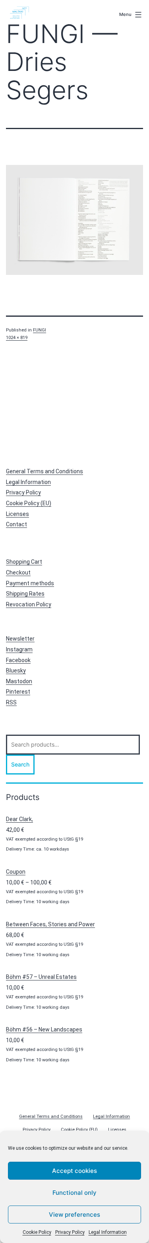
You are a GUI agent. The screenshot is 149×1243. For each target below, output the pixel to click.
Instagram (19, 649)
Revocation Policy (28, 604)
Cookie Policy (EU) (28, 503)
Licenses (17, 514)
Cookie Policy (37, 1232)
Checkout (18, 572)
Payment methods (30, 583)
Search (20, 764)
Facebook (18, 660)
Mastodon (19, 681)
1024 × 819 (16, 337)
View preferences (74, 1214)
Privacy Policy (70, 1232)
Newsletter (20, 638)
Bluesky (16, 670)
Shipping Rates (25, 593)
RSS (11, 702)
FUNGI (39, 330)
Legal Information (108, 1232)
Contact (16, 524)
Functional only (74, 1192)
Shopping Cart (24, 562)
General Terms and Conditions (44, 471)
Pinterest (18, 691)
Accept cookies (74, 1170)
